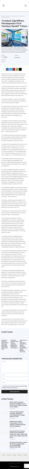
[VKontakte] (17, 458)
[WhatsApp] (17, 69)
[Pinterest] (13, 69)
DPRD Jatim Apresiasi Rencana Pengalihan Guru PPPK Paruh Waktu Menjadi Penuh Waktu (18, 404)
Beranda (3, 16)
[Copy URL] (20, 69)
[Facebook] (7, 69)
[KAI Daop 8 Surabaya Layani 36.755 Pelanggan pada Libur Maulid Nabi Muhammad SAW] (5, 336)
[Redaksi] (2, 57)
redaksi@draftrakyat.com (14, 466)
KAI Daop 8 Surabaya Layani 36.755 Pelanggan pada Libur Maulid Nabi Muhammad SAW (4, 345)
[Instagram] (11, 458)
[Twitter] (10, 69)
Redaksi (5, 57)
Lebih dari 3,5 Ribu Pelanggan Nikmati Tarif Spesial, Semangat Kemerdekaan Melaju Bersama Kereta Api (23, 346)
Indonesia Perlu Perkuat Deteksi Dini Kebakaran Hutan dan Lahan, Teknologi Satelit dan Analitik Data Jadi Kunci (18, 434)
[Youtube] (20, 458)
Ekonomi (7, 16)
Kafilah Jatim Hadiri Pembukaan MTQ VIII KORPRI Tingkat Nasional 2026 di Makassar (17, 424)
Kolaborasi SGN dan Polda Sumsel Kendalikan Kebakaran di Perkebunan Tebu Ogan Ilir (14, 344)
